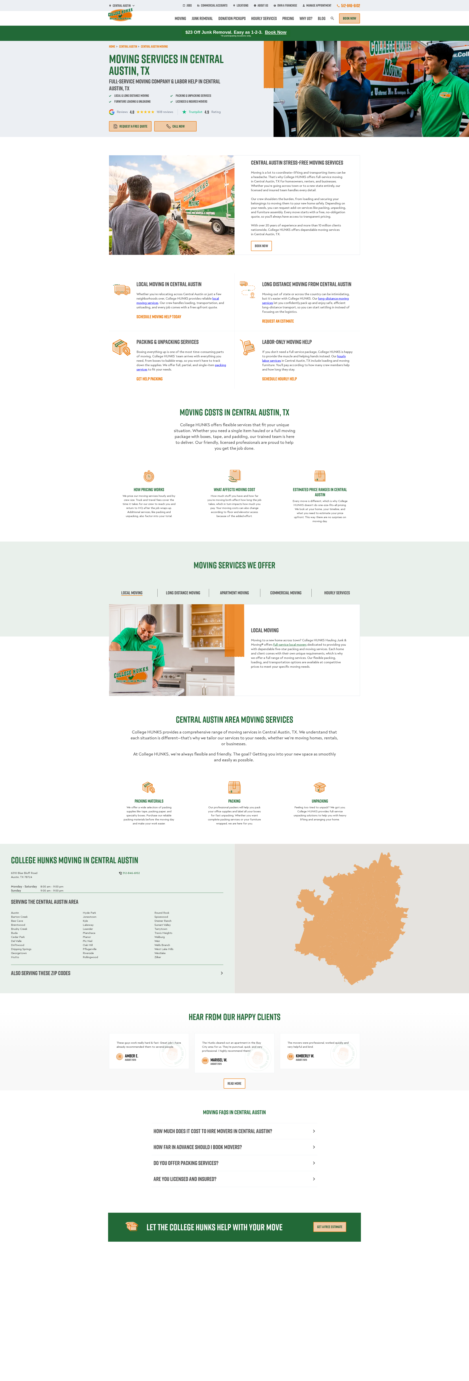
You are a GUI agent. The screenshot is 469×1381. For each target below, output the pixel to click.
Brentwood (18, 925)
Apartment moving (234, 593)
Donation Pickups (232, 18)
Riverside (88, 953)
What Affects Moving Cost (234, 489)
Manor (87, 937)
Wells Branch (162, 945)
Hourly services (337, 593)
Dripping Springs (21, 949)
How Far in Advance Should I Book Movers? (198, 1147)
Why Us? (306, 18)
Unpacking (320, 801)
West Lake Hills (163, 949)
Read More (235, 1083)
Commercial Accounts (214, 5)
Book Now (349, 18)
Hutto (15, 957)
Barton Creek (19, 917)
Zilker (157, 957)
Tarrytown (160, 929)
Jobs (189, 5)
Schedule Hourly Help (279, 378)
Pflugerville (90, 949)
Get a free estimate (329, 1226)
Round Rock (161, 913)
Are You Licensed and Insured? (185, 1179)
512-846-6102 (350, 5)
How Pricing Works (149, 489)
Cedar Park (18, 937)
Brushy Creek (19, 929)
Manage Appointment (318, 5)
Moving (180, 18)
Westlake (160, 953)
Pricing (288, 18)
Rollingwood (90, 957)
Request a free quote (133, 126)
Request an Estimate (278, 321)
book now (261, 245)
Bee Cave (17, 921)
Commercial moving (286, 593)
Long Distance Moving (183, 593)
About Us (263, 5)
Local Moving (132, 593)
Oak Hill (88, 945)
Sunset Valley (162, 925)
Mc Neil (87, 941)
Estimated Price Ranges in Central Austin (320, 492)
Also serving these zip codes (40, 973)
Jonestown (89, 917)
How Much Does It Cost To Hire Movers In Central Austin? (213, 1131)
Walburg (159, 937)
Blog (322, 18)
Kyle (85, 921)
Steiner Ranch (162, 921)
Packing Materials (149, 801)
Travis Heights (163, 933)
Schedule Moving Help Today (158, 316)
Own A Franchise (287, 5)
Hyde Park (89, 913)
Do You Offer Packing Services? (186, 1163)
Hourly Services (264, 18)
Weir (157, 941)
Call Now (178, 126)
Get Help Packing (149, 378)
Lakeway (88, 925)
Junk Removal (202, 18)
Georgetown (19, 953)
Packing (234, 801)
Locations (242, 5)
